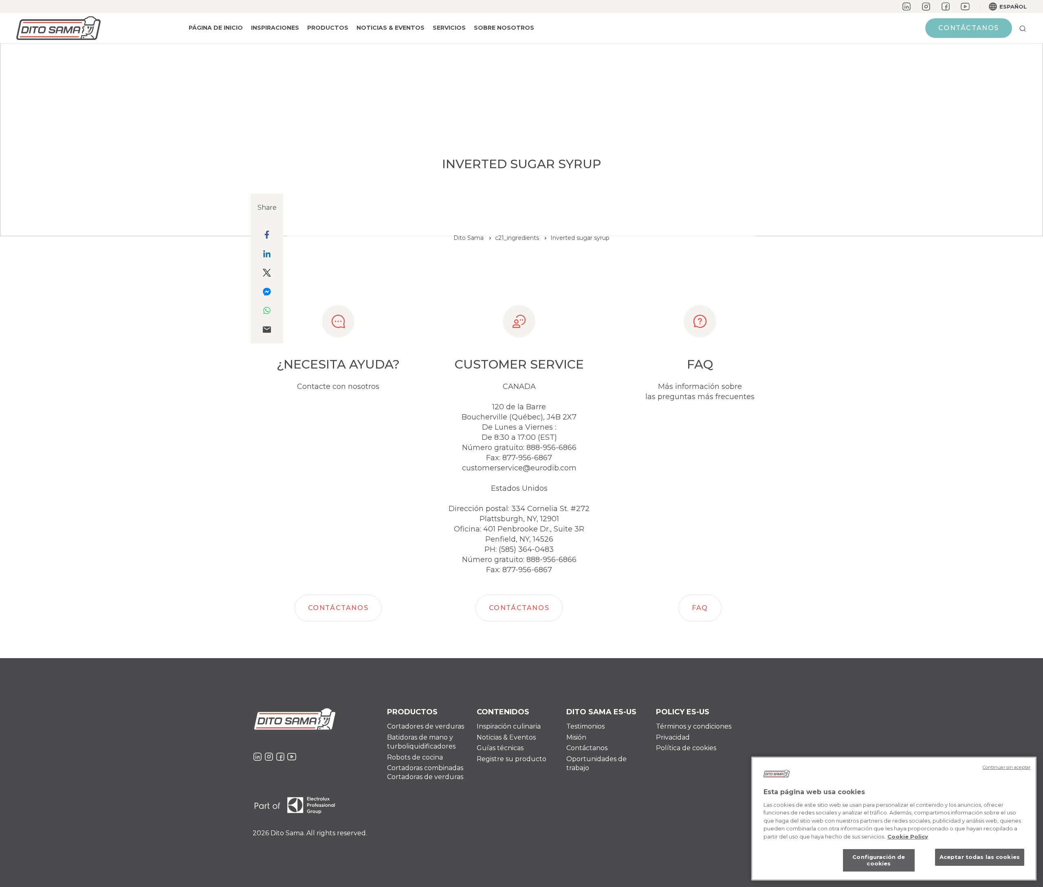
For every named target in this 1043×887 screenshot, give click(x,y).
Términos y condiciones (693, 726)
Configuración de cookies (878, 860)
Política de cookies (686, 748)
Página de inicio (216, 27)
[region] (893, 818)
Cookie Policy (907, 836)
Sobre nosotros (504, 27)
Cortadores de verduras (425, 726)
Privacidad (673, 737)
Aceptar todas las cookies (980, 857)
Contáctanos (586, 748)
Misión (576, 737)
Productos (327, 27)
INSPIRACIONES (275, 27)
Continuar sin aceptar (1006, 767)
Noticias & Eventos (390, 27)
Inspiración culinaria (509, 726)
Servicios (449, 27)
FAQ (700, 608)
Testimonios (585, 726)
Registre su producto (511, 759)
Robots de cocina (415, 757)
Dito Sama (468, 238)
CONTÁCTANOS (968, 28)
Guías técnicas (500, 748)
